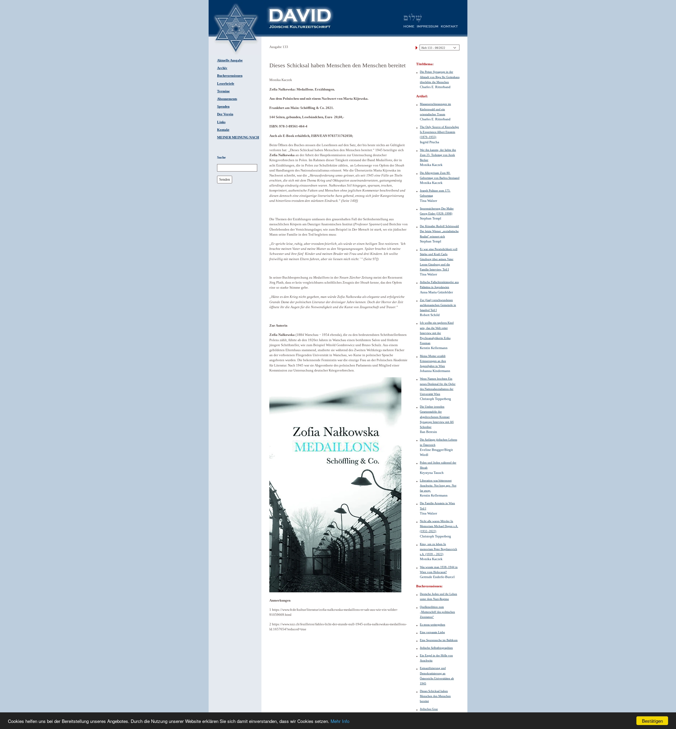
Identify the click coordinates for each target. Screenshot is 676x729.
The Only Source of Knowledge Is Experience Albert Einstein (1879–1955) (439, 132)
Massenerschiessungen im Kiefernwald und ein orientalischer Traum (435, 109)
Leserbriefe (225, 83)
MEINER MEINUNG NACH (238, 137)
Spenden (223, 106)
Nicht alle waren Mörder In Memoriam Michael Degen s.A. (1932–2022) (439, 526)
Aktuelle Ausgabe (230, 60)
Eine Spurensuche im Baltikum (439, 640)
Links (221, 122)
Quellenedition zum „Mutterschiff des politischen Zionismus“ (437, 611)
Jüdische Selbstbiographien (436, 647)
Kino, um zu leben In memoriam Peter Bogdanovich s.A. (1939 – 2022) (438, 549)
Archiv (222, 68)
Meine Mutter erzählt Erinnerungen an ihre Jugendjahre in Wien (433, 361)
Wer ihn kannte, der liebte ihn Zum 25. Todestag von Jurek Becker (438, 154)
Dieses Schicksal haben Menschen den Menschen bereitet (435, 696)
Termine (223, 91)
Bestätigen (652, 720)
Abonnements (227, 99)
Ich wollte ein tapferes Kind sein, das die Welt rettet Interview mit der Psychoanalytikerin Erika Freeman (437, 333)
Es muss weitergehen (432, 624)
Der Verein (225, 114)
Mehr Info (340, 721)
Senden (224, 179)
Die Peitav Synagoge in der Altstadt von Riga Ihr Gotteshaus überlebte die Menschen (439, 76)
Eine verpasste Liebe (432, 632)
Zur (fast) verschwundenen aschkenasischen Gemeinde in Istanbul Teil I (438, 305)
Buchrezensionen (229, 76)
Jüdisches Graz (429, 709)
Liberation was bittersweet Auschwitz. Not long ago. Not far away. (438, 485)
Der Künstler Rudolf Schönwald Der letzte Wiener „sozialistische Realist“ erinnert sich (439, 231)
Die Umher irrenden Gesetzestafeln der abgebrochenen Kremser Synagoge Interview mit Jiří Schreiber (437, 416)
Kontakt (223, 130)
